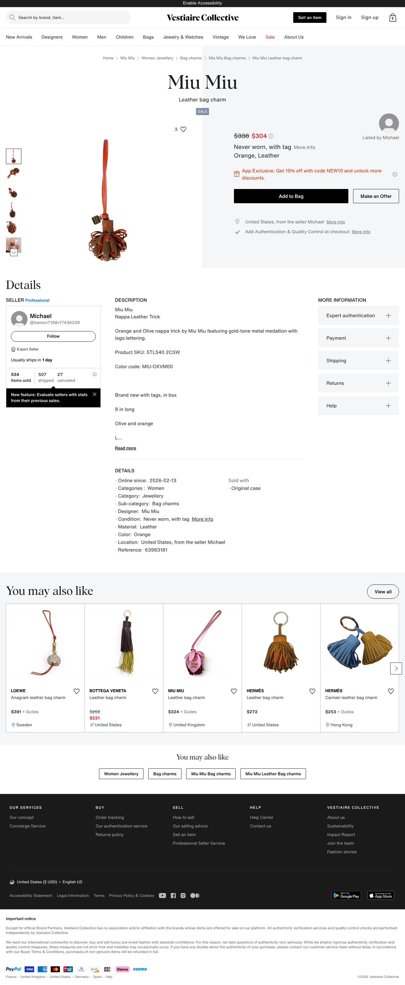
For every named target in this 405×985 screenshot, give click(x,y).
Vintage (221, 37)
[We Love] (261, 37)
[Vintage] (233, 37)
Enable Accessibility (202, 3)
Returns (335, 383)
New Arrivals (19, 37)
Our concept (21, 817)
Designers (52, 37)
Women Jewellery (157, 58)
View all (383, 591)
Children (125, 37)
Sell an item (309, 17)
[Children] (138, 37)
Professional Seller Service (199, 843)
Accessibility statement (30, 895)
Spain (97, 977)
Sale (270, 37)
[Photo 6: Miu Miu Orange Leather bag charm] (13, 245)
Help (331, 405)
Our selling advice (190, 826)
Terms (98, 895)
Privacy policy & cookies (131, 895)
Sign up (370, 17)
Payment (336, 337)
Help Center (261, 817)
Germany (82, 977)
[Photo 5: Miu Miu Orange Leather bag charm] (13, 227)
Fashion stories (342, 852)
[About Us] (308, 37)
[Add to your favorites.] (76, 691)
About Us (294, 37)
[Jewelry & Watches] (207, 37)
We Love (247, 37)
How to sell (183, 817)
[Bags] (158, 37)
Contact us (260, 826)
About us (336, 817)
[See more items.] (13, 252)
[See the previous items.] (13, 148)
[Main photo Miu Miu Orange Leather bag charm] (13, 156)
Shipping (336, 360)
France (11, 977)
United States (60, 977)
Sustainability (340, 826)
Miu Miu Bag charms (227, 58)
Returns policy (109, 835)
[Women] (92, 37)
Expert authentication (350, 315)
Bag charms (191, 58)
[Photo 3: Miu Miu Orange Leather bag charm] (13, 192)
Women (80, 37)
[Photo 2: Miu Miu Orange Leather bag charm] (13, 174)
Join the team (340, 843)
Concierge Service (27, 826)
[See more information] (395, 174)
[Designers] (67, 37)
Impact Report (341, 835)
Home (108, 58)
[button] (393, 17)
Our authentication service (121, 826)
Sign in (344, 17)
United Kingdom (33, 977)
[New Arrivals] (36, 37)
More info (304, 147)
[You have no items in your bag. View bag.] (393, 17)
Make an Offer (376, 196)
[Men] (111, 37)
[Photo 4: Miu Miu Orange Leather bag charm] (13, 209)
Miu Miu (127, 58)
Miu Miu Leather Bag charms (273, 774)
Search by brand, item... (41, 17)
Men (101, 37)
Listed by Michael (381, 138)
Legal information (73, 895)
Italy (109, 977)
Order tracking (109, 817)
